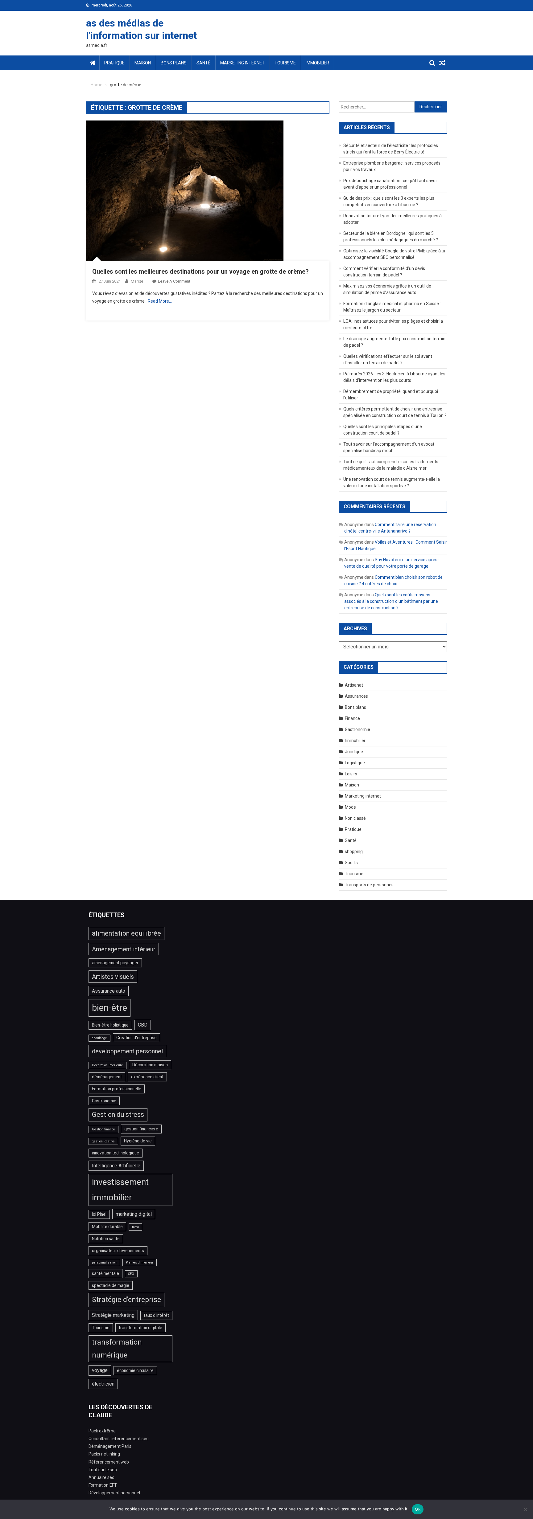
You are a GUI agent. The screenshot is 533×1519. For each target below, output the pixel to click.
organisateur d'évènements (118, 1250)
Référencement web (109, 1462)
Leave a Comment (174, 281)
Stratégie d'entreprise (126, 1300)
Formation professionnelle (116, 1088)
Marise (137, 281)
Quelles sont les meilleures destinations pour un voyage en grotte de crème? (200, 271)
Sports (351, 862)
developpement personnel (127, 1051)
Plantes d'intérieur (139, 1262)
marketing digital (134, 1214)
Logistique (355, 762)
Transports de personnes (369, 884)
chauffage (99, 1038)
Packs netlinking (104, 1454)
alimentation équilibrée (126, 933)
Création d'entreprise (136, 1037)
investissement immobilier (120, 1190)
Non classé (355, 818)
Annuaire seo (101, 1477)
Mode (350, 807)
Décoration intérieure (107, 1065)
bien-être (109, 1007)
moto (135, 1227)
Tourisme (285, 62)
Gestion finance (103, 1129)
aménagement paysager (115, 962)
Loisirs (351, 773)
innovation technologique (115, 1152)
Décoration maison (150, 1064)
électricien (103, 1384)
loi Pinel (99, 1214)
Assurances (356, 696)
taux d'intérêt (156, 1315)
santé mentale (105, 1273)
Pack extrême (102, 1430)
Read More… (160, 301)
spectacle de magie (110, 1285)
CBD (142, 1025)
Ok (417, 1509)
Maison (142, 62)
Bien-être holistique (110, 1025)
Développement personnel (114, 1492)
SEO (131, 1274)
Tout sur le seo (103, 1469)
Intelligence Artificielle (116, 1166)
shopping (354, 851)
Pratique (114, 62)
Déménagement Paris (110, 1446)
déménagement (107, 1076)
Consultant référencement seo (119, 1438)
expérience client (147, 1076)
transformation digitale (140, 1327)
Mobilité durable (107, 1226)
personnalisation (104, 1262)
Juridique (354, 751)
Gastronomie (357, 729)
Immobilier (317, 62)
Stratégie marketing (113, 1315)
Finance (352, 718)
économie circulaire (135, 1370)
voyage (100, 1370)
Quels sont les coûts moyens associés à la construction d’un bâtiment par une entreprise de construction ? (391, 601)
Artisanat (354, 685)
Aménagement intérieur (123, 949)
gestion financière (141, 1128)
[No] (525, 1509)
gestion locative (103, 1141)
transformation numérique (117, 1348)
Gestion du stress (118, 1114)
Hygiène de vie (138, 1140)
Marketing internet (242, 62)
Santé (203, 62)
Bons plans (174, 62)
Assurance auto (108, 991)
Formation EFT (103, 1485)
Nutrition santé (106, 1238)
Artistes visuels (113, 976)
